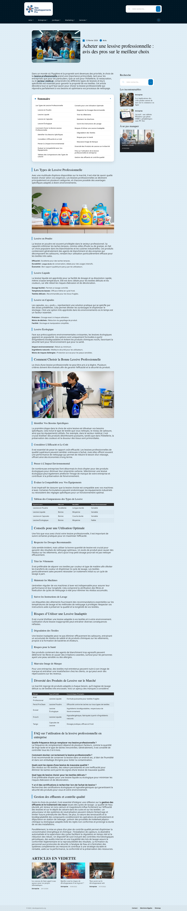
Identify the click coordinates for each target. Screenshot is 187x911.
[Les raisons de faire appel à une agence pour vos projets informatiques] (44, 871)
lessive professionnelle (45, 76)
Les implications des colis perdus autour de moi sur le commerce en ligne (144, 101)
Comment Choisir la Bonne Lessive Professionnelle (48, 129)
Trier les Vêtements (84, 114)
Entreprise (35, 889)
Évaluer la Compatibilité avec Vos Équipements (50, 149)
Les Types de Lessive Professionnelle (49, 105)
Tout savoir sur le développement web (97, 882)
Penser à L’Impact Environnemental (51, 143)
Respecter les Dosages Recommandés (91, 110)
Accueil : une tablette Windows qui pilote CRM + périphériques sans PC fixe (143, 117)
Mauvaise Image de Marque (87, 142)
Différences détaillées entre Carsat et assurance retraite (134, 144)
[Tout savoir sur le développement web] (101, 871)
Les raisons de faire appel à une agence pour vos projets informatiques (44, 883)
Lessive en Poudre (44, 110)
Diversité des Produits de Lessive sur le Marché (92, 146)
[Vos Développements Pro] (39, 8)
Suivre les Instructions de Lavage (89, 124)
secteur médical (45, 81)
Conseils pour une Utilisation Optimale (89, 105)
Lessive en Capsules (45, 119)
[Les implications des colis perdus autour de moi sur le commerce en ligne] (127, 99)
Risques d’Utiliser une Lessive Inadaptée (89, 128)
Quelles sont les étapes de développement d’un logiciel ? (72, 882)
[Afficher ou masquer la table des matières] (80, 98)
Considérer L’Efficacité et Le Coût (50, 139)
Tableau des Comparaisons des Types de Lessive (53, 155)
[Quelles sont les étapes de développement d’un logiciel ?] (73, 871)
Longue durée (47, 264)
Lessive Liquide (43, 114)
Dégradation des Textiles (86, 133)
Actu (104, 40)
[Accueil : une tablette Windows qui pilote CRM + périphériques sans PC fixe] (127, 116)
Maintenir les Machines (85, 119)
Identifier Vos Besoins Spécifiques (50, 134)
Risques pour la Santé (85, 137)
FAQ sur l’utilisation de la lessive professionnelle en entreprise (87, 152)
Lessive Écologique (45, 123)
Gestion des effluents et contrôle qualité (89, 157)
